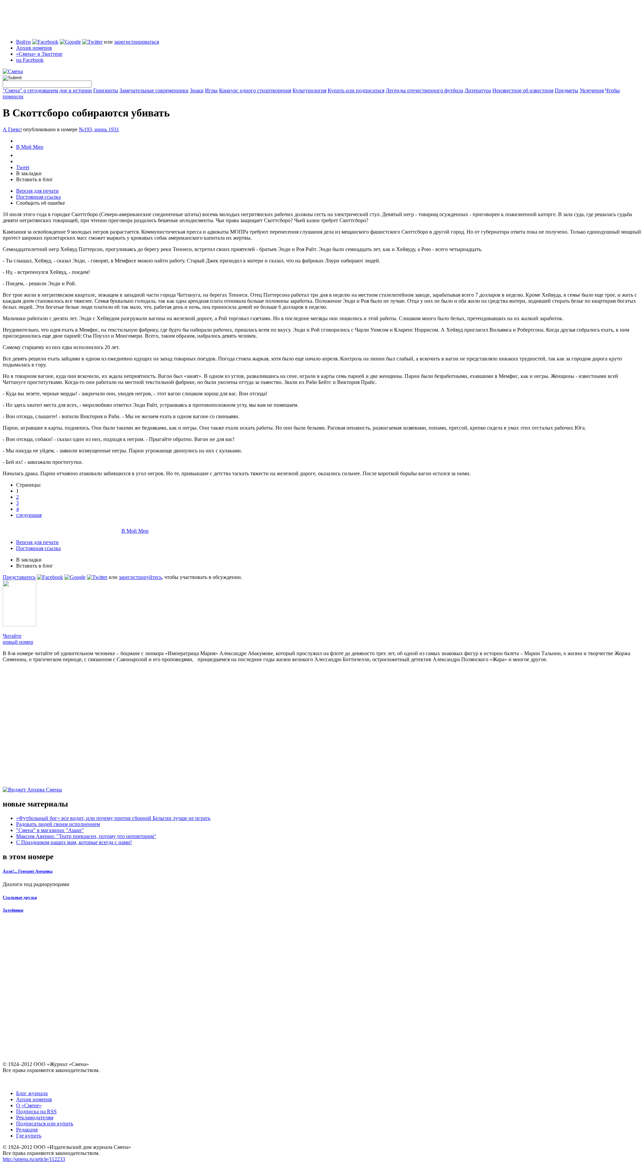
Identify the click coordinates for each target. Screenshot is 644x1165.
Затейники (13, 910)
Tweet (22, 167)
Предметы (566, 90)
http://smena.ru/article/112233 (34, 1159)
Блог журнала (32, 1093)
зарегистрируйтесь (140, 577)
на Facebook (30, 60)
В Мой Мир (29, 147)
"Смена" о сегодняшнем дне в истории (47, 90)
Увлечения (592, 90)
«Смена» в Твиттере (39, 54)
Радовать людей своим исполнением (58, 824)
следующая (29, 515)
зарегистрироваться (136, 42)
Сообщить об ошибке (40, 203)
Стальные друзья (20, 897)
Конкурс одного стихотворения (255, 90)
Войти (23, 42)
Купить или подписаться (356, 90)
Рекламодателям (34, 1117)
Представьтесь (19, 577)
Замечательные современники (154, 90)
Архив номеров (34, 48)
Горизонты (105, 90)
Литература (478, 90)
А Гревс (12, 129)
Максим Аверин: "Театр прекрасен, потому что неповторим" (86, 836)
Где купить (28, 1135)
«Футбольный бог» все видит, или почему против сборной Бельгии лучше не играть (113, 818)
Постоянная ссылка (38, 197)
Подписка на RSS (36, 1111)
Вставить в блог (34, 179)
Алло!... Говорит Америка (28, 871)
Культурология (309, 90)
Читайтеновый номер (18, 639)
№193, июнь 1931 (99, 129)
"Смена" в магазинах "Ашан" (50, 830)
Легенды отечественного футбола (424, 90)
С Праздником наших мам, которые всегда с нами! (74, 842)
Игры (211, 90)
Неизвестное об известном (522, 90)
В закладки (29, 173)
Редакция (27, 1129)
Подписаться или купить (44, 1123)
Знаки (197, 90)
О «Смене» (29, 1105)
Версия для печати (37, 191)
